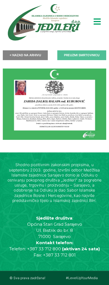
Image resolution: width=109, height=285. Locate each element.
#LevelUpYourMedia (82, 278)
